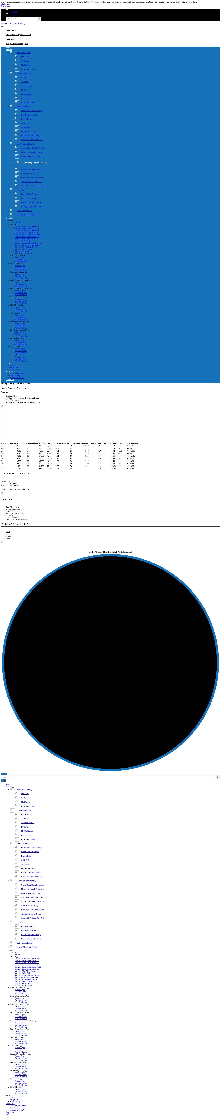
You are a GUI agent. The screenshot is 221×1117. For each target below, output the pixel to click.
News (12, 365)
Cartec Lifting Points (13, 517)
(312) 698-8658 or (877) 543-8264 (18, 35)
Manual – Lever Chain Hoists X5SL (28, 235)
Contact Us (10, 380)
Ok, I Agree (5, 4)
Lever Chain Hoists (13, 509)
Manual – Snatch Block (23, 253)
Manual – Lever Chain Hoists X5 (27, 233)
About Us (9, 371)
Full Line (18, 222)
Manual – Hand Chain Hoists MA (27, 226)
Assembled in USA (17, 378)
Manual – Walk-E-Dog (23, 251)
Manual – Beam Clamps (23, 249)
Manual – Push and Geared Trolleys (28, 243)
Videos (8, 538)
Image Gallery (15, 367)
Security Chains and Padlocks (16, 519)
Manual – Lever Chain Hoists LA (27, 228)
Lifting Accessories (12, 511)
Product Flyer (20, 257)
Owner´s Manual (21, 259)
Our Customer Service (18, 373)
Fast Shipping (15, 376)
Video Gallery (15, 369)
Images (8, 536)
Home (8, 48)
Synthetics (9, 515)
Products (9, 50)
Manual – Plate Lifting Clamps (26, 247)
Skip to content (6, 6)
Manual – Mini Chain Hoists (25, 239)
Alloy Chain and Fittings (14, 513)
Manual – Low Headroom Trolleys (27, 245)
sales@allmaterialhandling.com (17, 44)
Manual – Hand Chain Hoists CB (27, 230)
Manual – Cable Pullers (23, 241)
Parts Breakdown (21, 262)
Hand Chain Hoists (12, 507)
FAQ (7, 382)
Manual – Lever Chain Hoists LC (27, 237)
